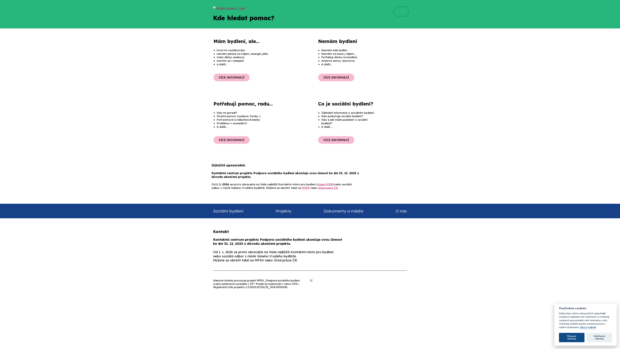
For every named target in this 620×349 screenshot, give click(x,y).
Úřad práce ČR (328, 188)
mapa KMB (325, 184)
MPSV (306, 188)
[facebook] (369, 257)
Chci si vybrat (588, 327)
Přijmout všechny (571, 337)
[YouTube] (410, 257)
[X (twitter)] (390, 257)
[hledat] (401, 11)
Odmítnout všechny (599, 337)
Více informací (231, 77)
